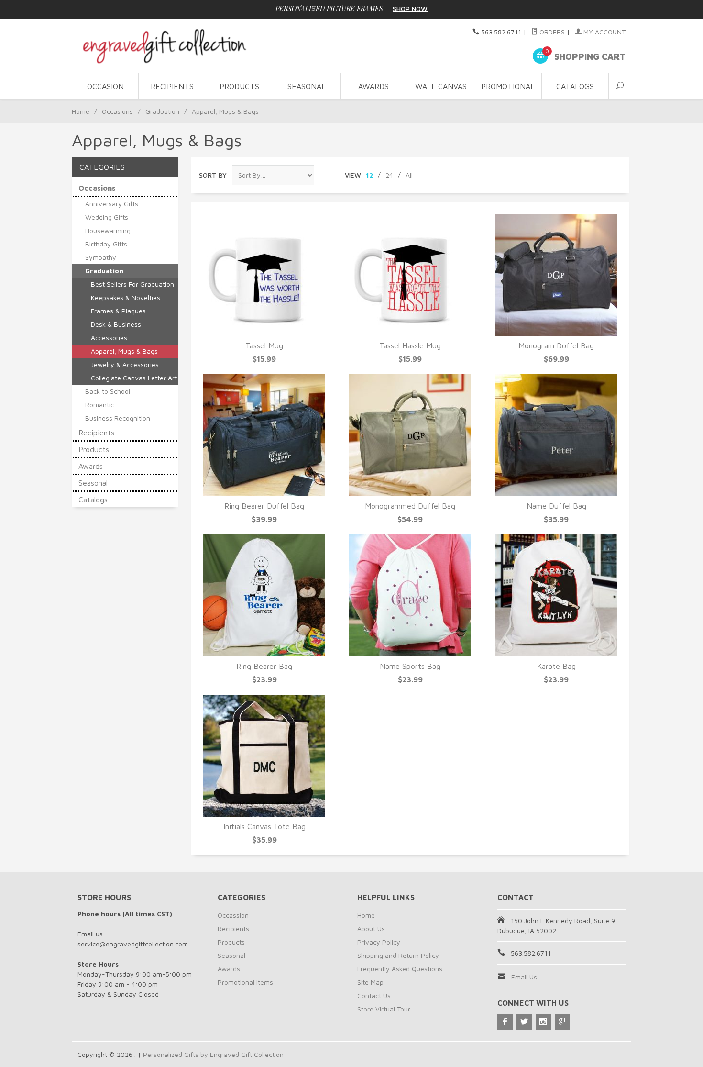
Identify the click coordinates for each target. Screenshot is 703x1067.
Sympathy (100, 257)
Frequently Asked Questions (399, 969)
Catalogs (575, 86)
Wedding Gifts (106, 217)
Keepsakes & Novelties (125, 297)
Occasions (117, 111)
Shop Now (410, 8)
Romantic (99, 404)
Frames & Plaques (118, 311)
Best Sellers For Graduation (132, 284)
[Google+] (562, 1022)
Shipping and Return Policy (398, 955)
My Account (604, 32)
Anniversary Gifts (111, 204)
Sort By (213, 175)
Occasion (105, 86)
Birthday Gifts (106, 244)
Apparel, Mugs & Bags (124, 351)
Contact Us (374, 995)
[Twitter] (524, 1022)
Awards (373, 86)
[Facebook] (505, 1022)
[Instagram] (543, 1022)
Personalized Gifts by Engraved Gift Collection (213, 1054)
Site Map (370, 982)
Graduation (162, 111)
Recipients (172, 86)
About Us (371, 928)
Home (80, 111)
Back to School (107, 391)
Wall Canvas (441, 86)
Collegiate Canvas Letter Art (134, 378)
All (409, 175)
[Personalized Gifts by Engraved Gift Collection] (165, 46)
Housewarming (108, 230)
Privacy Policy (378, 942)
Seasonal (306, 86)
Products (239, 86)
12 (369, 175)
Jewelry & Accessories (125, 364)
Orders (551, 32)
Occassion (233, 915)
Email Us (524, 977)
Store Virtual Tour (383, 1009)
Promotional (508, 86)
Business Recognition (117, 418)
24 (389, 175)
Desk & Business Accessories (116, 331)
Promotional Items (245, 982)
